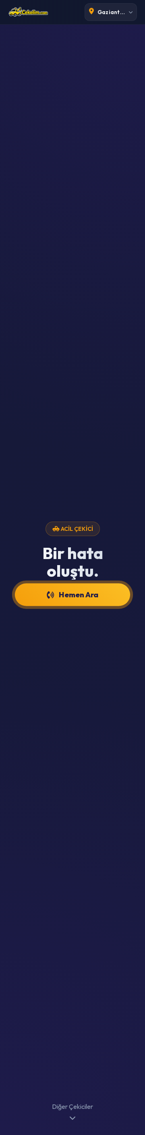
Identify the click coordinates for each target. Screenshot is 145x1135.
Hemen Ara (78, 594)
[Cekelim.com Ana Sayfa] (28, 12)
